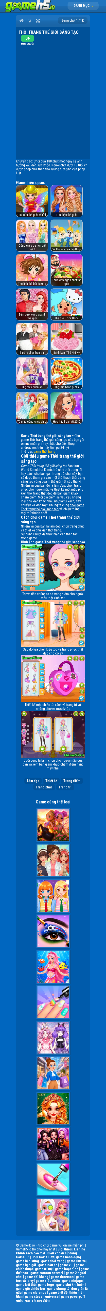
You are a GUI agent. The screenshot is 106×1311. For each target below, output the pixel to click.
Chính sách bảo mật (30, 1253)
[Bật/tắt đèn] (30, 20)
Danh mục (82, 6)
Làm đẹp (33, 781)
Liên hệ (79, 1249)
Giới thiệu (64, 1249)
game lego (46, 1285)
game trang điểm (37, 1300)
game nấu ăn (47, 1265)
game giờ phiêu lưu (30, 1289)
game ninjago (72, 1281)
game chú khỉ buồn (70, 1285)
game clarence (35, 1293)
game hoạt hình (66, 1269)
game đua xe (76, 1261)
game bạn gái (26, 1265)
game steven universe (42, 1296)
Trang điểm (71, 781)
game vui (66, 1265)
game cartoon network (47, 1273)
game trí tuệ (44, 1269)
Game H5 (22, 1257)
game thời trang (44, 451)
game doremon (62, 1277)
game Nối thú (26, 1285)
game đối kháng (37, 1277)
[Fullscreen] (38, 20)
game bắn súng (27, 1261)
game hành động (68, 1257)
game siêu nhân (48, 1281)
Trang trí (65, 787)
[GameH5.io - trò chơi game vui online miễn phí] (30, 11)
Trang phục (44, 787)
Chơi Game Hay (43, 1257)
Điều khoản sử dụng (62, 1253)
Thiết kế (51, 781)
